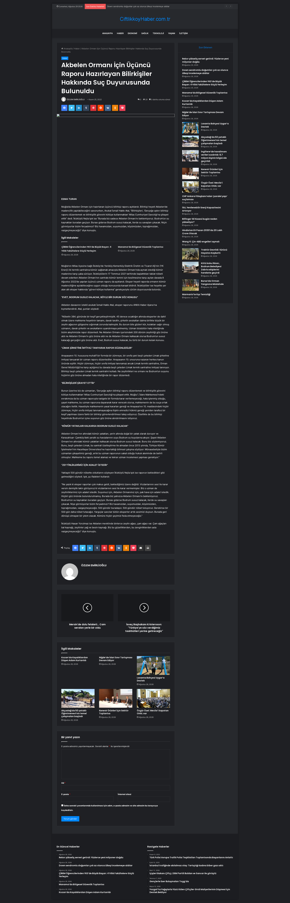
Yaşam (171, 33)
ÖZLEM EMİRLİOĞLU (76, 99)
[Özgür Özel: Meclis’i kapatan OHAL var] (153, 698)
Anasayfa (107, 33)
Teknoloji (158, 33)
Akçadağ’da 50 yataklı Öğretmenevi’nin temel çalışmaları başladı (74, 713)
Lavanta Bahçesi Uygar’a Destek (150, 679)
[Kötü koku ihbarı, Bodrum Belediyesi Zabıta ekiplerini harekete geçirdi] (190, 267)
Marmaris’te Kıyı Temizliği (196, 294)
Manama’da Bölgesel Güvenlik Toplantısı (140, 246)
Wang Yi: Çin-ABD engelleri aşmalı (200, 241)
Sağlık (144, 33)
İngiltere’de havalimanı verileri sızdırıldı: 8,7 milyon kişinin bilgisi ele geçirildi (214, 156)
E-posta (65, 794)
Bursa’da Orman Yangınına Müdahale (212, 282)
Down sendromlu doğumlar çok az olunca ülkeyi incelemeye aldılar (205, 72)
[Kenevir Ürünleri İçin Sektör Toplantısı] (115, 698)
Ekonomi (132, 33)
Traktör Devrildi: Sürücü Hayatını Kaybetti (214, 251)
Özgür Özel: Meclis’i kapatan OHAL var (153, 712)
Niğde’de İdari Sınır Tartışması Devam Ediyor (115, 659)
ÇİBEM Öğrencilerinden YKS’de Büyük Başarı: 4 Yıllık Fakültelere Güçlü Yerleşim (144, 6)
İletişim (183, 33)
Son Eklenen (205, 47)
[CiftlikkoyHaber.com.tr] (145, 19)
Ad (63, 783)
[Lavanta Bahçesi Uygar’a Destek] (153, 665)
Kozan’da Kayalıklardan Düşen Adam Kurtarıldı (74, 659)
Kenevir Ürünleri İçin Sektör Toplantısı (114, 712)
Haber (120, 33)
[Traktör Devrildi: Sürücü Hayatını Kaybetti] (190, 254)
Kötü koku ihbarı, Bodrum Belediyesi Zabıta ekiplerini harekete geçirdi (211, 268)
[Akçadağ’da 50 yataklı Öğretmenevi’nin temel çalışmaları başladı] (78, 698)
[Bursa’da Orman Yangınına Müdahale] (190, 285)
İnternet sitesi (124, 794)
